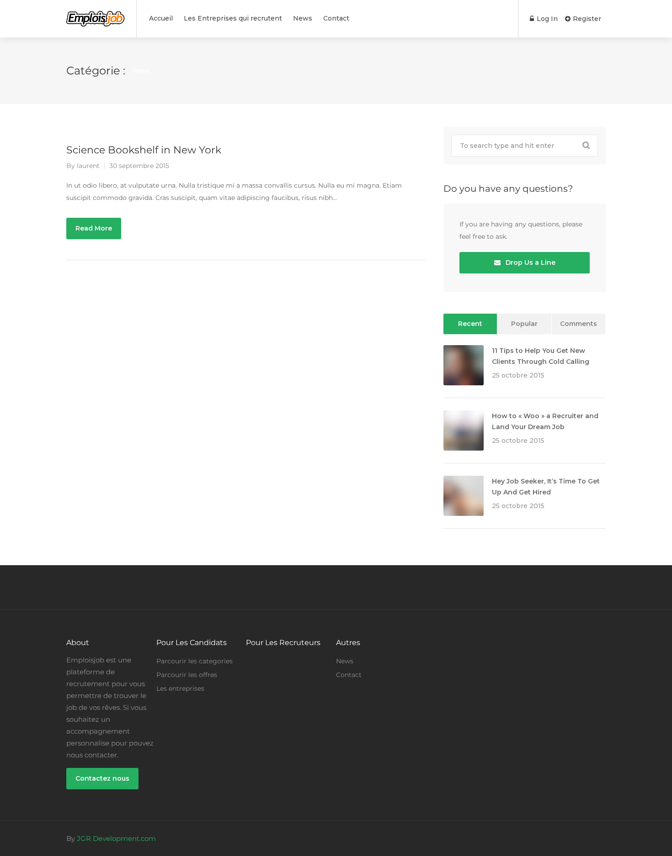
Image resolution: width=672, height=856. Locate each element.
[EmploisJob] (95, 14)
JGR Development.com (116, 838)
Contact (336, 18)
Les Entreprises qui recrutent (233, 18)
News (302, 18)
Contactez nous (102, 778)
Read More (93, 228)
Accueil (161, 18)
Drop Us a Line (529, 262)
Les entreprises (180, 688)
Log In (546, 19)
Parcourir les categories (194, 661)
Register (586, 19)
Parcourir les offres (186, 675)
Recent (470, 324)
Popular (524, 324)
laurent (88, 166)
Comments (578, 324)
